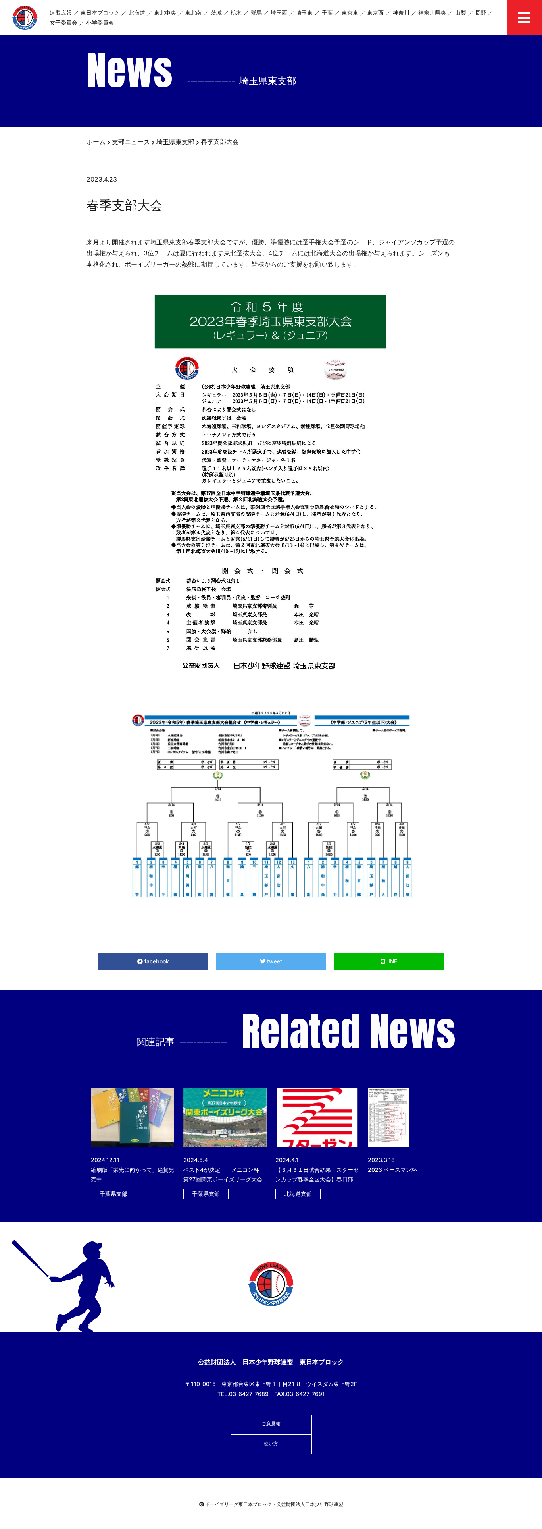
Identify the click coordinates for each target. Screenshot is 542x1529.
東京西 (375, 12)
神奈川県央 (432, 12)
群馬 (256, 12)
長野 (480, 12)
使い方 (271, 1443)
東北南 (193, 12)
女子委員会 (63, 22)
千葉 (327, 12)
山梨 (460, 12)
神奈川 (401, 12)
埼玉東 (304, 12)
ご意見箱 (271, 1424)
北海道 (137, 12)
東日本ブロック (100, 12)
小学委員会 (100, 22)
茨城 (216, 12)
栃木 (236, 12)
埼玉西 (279, 12)
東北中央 (165, 12)
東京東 (350, 12)
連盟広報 (61, 12)
